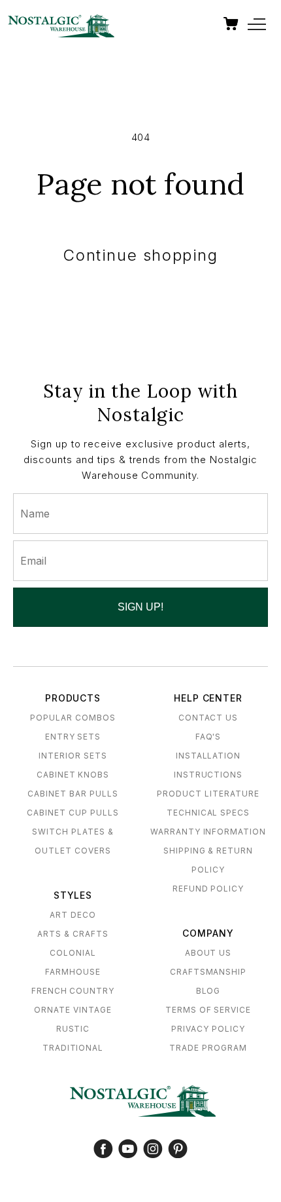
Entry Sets (73, 737)
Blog (208, 991)
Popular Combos (72, 718)
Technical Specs (208, 812)
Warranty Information (208, 831)
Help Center (208, 698)
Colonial (73, 953)
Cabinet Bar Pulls (72, 793)
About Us (208, 953)
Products (73, 698)
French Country (72, 991)
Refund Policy (208, 888)
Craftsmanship (208, 972)
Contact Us (208, 718)
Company (208, 933)
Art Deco (73, 915)
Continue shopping (140, 255)
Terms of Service (208, 1010)
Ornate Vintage (72, 1010)
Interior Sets (73, 756)
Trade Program (207, 1048)
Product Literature (208, 793)
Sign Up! (140, 606)
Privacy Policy (207, 1029)
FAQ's (208, 737)
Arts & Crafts (72, 934)
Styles (73, 895)
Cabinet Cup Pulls (72, 812)
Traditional (73, 1048)
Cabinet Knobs (73, 774)
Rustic (73, 1029)
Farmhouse (73, 972)
